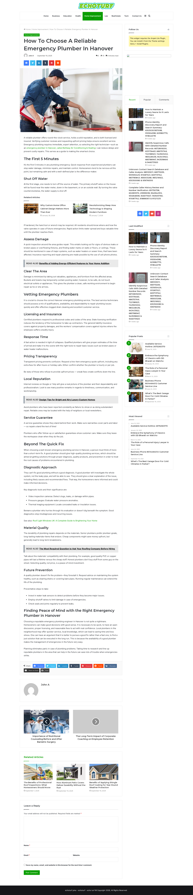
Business (56, 16)
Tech (126, 16)
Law (106, 16)
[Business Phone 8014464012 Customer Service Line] (136, 384)
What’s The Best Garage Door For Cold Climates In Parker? (157, 396)
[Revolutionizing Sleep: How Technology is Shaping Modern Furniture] (80, 208)
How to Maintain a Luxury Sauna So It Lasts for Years (157, 112)
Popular (147, 99)
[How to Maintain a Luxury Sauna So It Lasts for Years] (136, 113)
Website (76, 855)
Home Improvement (92, 16)
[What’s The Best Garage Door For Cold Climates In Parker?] (136, 397)
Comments (164, 99)
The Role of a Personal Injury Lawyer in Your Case (156, 371)
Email (27, 855)
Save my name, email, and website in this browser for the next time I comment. (59, 865)
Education (67, 16)
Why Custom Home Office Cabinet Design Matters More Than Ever (54, 208)
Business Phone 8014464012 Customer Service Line (156, 383)
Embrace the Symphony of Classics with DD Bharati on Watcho (156, 358)
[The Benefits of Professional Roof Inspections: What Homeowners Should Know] (38, 772)
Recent (132, 99)
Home (46, 16)
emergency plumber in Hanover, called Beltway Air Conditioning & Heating (61, 148)
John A (31, 56)
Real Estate (116, 16)
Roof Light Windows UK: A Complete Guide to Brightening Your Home (65, 520)
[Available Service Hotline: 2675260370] (136, 347)
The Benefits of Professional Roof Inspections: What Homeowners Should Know (38, 785)
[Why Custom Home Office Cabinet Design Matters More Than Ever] (31, 208)
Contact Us (137, 16)
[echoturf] (96, 6)
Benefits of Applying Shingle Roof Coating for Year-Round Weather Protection (103, 785)
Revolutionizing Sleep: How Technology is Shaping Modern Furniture (102, 208)
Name (27, 845)
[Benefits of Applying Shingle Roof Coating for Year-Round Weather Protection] (103, 772)
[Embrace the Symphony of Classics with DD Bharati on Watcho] (136, 359)
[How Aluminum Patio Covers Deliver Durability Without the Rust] (71, 772)
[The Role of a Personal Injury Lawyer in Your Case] (136, 372)
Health (78, 16)
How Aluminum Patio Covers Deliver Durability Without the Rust (71, 785)
